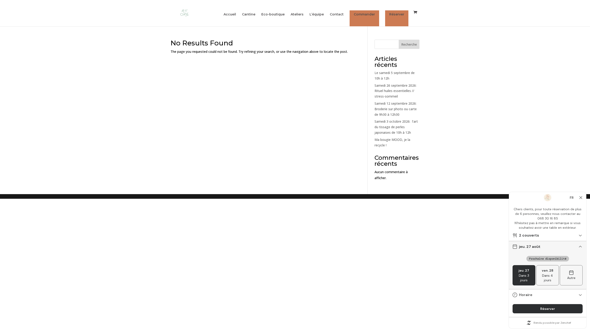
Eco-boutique (273, 14)
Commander (364, 14)
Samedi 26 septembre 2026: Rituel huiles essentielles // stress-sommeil (395, 91)
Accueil (230, 14)
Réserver (396, 14)
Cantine (248, 14)
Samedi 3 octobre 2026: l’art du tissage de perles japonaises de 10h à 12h (396, 127)
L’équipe (317, 14)
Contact (337, 14)
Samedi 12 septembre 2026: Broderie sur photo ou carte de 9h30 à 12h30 (396, 109)
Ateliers (297, 14)
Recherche (409, 44)
